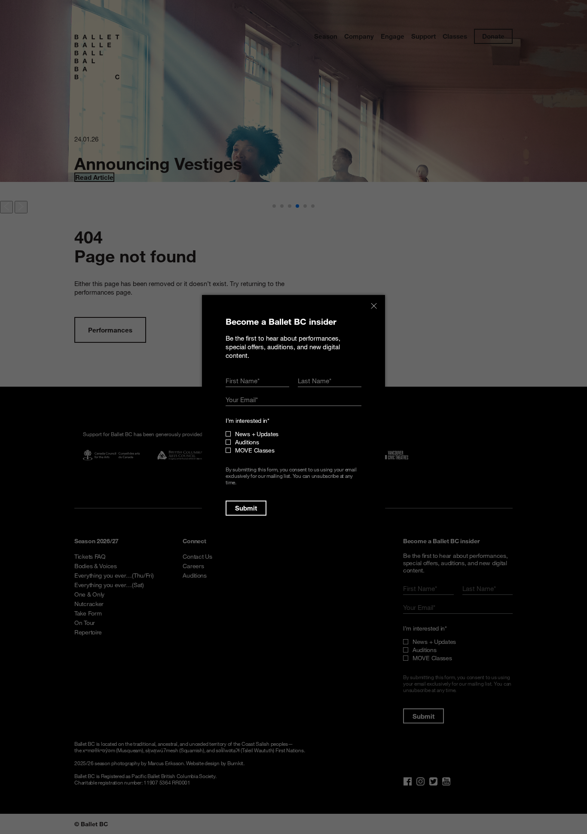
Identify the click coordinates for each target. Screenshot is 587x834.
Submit (246, 508)
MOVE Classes (255, 450)
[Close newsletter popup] (374, 306)
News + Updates (256, 433)
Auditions (247, 442)
